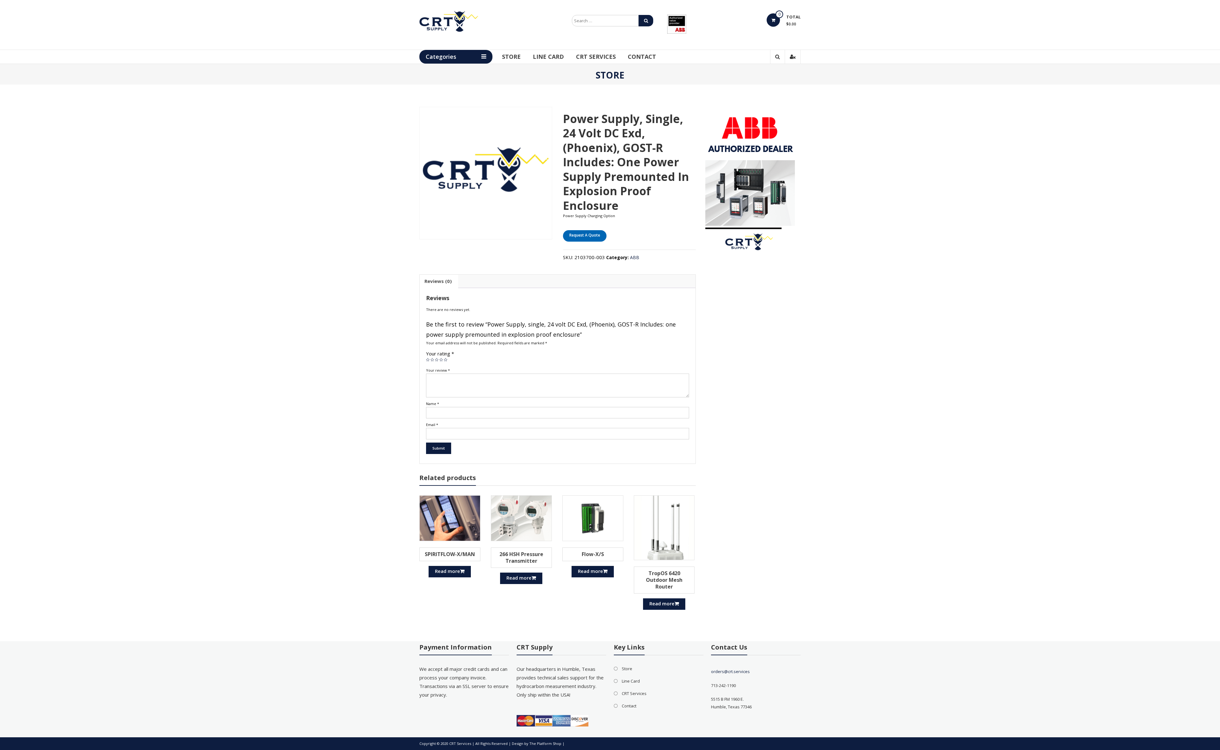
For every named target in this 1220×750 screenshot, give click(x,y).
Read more (447, 571)
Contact (642, 56)
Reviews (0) (438, 281)
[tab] (438, 281)
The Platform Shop (545, 743)
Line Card (548, 56)
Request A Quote (584, 235)
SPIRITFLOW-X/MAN (450, 554)
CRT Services (596, 56)
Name (432, 403)
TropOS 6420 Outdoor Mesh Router (664, 580)
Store (511, 56)
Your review (438, 370)
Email (432, 424)
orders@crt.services (730, 671)
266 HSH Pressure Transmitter (521, 557)
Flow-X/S (593, 554)
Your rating (440, 353)
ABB (634, 257)
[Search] (646, 20)
